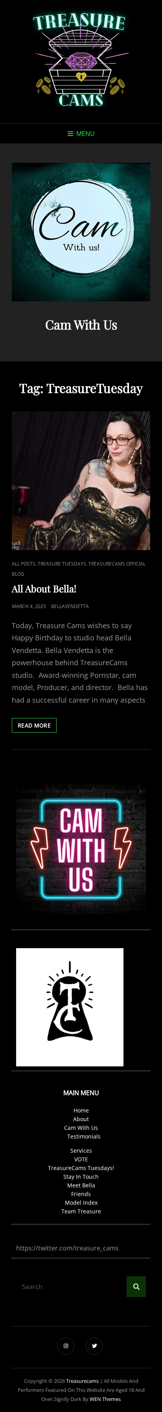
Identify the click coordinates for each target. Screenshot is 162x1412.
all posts (23, 563)
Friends (81, 1194)
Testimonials (84, 1136)
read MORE (37, 727)
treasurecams (82, 1380)
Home (81, 1110)
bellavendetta (70, 606)
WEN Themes (105, 1399)
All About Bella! (44, 588)
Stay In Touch (81, 1176)
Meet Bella (81, 1185)
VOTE (81, 1159)
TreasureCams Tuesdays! (81, 1168)
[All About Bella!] (81, 480)
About (81, 1119)
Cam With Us (81, 1127)
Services (81, 1150)
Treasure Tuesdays (62, 563)
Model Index (81, 1202)
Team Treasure (81, 1211)
